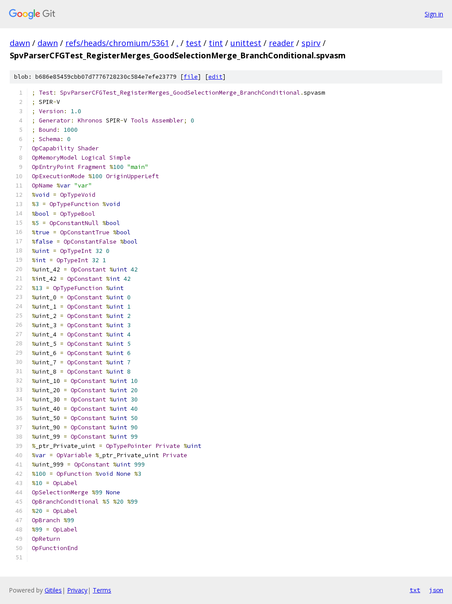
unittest (245, 43)
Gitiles (53, 590)
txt (415, 590)
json (436, 590)
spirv (310, 43)
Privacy (77, 590)
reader (281, 43)
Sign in (434, 14)
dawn (20, 43)
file (191, 76)
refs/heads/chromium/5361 (117, 43)
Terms (102, 590)
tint (216, 43)
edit (215, 76)
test (193, 43)
